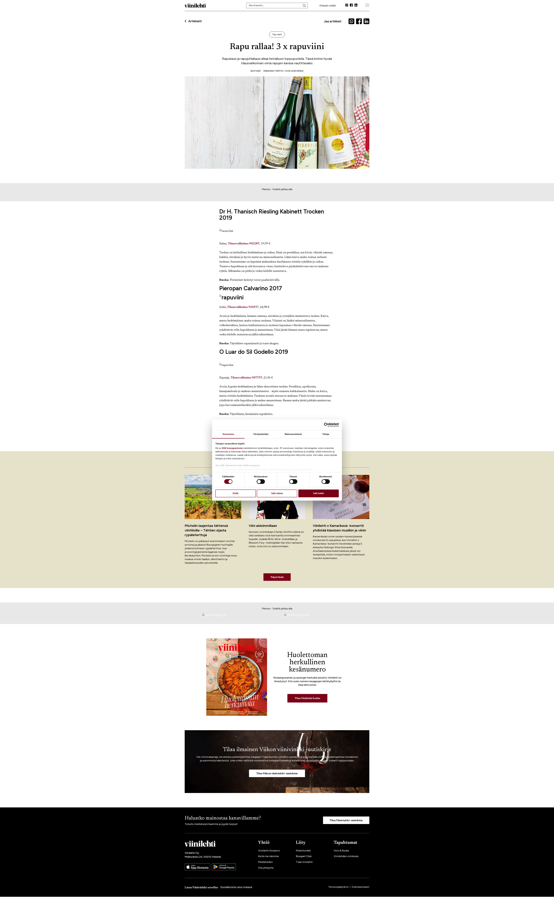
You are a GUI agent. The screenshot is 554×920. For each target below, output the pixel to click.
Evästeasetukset (360, 887)
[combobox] (277, 5)
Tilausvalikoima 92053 (242, 307)
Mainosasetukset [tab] (293, 434)
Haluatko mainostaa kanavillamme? (223, 818)
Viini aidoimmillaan (263, 526)
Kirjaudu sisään (328, 5)
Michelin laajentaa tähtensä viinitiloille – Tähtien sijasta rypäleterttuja (206, 530)
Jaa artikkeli (332, 21)
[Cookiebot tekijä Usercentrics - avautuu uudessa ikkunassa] (326, 425)
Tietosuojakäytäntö (338, 887)
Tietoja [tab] (325, 434)
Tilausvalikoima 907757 (246, 377)
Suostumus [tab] (228, 434)
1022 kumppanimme (232, 448)
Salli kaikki (318, 493)
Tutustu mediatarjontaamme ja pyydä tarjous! (211, 824)
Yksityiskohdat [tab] (260, 434)
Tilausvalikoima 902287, (244, 243)
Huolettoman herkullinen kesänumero (307, 662)
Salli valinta (277, 493)
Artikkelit (195, 21)
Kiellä (235, 493)
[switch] (261, 481)
